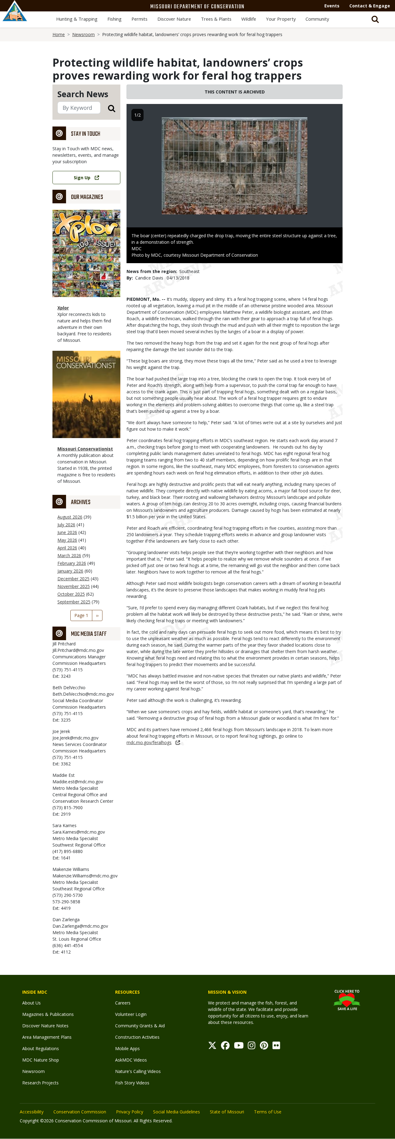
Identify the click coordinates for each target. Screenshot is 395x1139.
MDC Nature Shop (40, 1060)
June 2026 (67, 532)
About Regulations (40, 1048)
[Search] (108, 108)
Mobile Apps (127, 1048)
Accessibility (32, 1112)
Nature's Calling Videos (138, 1071)
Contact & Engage (369, 6)
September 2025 (73, 602)
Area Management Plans (47, 1037)
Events (331, 6)
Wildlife (248, 19)
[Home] (15, 17)
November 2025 (73, 586)
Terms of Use (267, 1112)
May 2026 (67, 540)
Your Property (281, 19)
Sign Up (82, 177)
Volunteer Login (131, 1014)
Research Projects (40, 1083)
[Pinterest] (264, 1047)
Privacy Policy (129, 1112)
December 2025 (73, 579)
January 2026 (70, 571)
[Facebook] (225, 1047)
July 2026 (66, 525)
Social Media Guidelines (176, 1112)
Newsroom (83, 34)
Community (317, 19)
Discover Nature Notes (45, 1026)
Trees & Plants (216, 19)
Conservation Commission (79, 1112)
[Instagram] (252, 1047)
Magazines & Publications (48, 1014)
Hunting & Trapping (77, 19)
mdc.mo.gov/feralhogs (149, 742)
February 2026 (71, 563)
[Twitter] (212, 1047)
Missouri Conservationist (85, 449)
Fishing (114, 19)
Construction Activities (137, 1037)
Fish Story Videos (132, 1083)
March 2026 (69, 555)
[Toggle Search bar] (375, 19)
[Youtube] (239, 1047)
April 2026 (67, 548)
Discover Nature (174, 19)
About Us (31, 1003)
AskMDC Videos (131, 1060)
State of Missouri (227, 1112)
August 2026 (69, 517)
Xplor (63, 308)
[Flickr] (276, 1047)
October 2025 (71, 594)
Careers (123, 1003)
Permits (139, 19)
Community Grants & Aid (140, 1026)
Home (58, 34)
